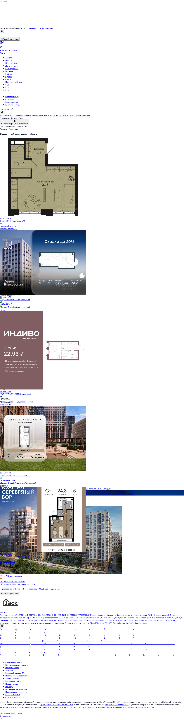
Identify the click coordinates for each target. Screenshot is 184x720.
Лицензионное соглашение (117, 704)
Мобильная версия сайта (11, 713)
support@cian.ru (79, 707)
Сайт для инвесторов (14, 697)
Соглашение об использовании (39, 28)
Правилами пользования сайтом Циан (56, 704)
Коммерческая (11, 68)
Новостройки (11, 63)
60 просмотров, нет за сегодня (14, 123)
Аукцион (9, 670)
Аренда (8, 57)
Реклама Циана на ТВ (14, 673)
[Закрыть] (2, 31)
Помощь (9, 686)
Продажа (9, 60)
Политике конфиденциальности (35, 707)
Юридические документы (16, 665)
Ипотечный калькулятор (16, 689)
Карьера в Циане (12, 694)
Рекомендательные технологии (140, 707)
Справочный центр (13, 662)
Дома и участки (12, 66)
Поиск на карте (12, 667)
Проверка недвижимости (16, 692)
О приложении (6, 716)
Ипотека (9, 71)
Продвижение (11, 684)
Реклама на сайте (13, 681)
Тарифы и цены (12, 678)
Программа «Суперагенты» (17, 675)
